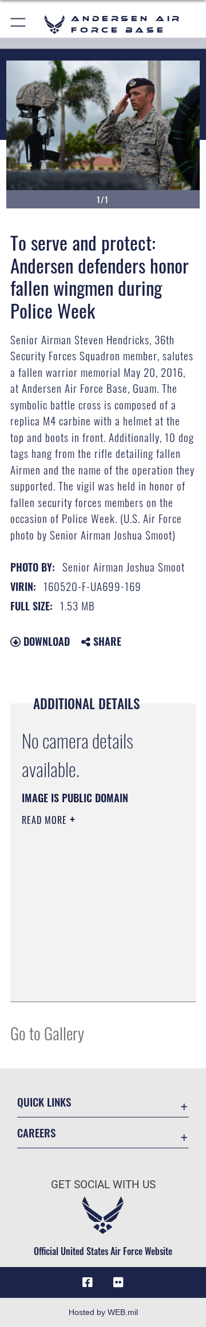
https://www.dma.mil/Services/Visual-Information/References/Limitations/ (91, 980)
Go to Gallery (47, 1032)
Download (45, 641)
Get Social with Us (103, 1184)
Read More (46, 820)
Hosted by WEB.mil (103, 1312)
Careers (36, 1132)
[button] (18, 24)
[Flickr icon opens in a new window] (118, 1282)
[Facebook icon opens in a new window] (87, 1282)
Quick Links (44, 1101)
